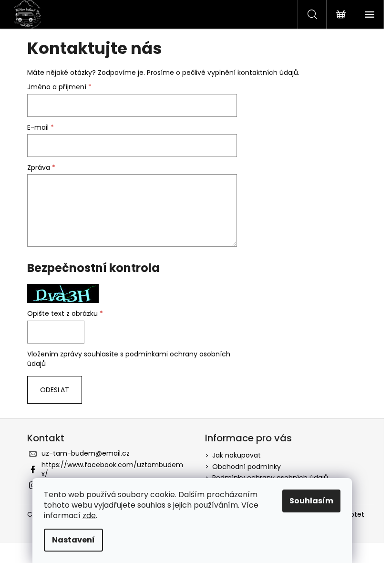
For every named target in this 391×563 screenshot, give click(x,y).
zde (89, 515)
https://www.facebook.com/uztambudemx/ (112, 469)
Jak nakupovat (236, 455)
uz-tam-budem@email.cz (85, 453)
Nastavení (73, 539)
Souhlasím (311, 500)
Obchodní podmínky (246, 466)
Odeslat (54, 390)
